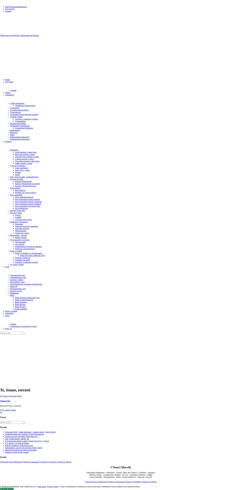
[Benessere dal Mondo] (19, 35)
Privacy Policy (53, 487)
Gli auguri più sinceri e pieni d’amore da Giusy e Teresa (27, 441)
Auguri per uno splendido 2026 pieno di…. (22, 436)
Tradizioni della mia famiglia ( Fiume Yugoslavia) (24, 434)
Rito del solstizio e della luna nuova (19, 445)
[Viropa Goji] (5, 396)
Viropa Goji (5, 401)
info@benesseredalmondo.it (16, 7)
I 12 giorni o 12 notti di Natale (17, 443)
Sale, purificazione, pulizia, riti (17, 439)
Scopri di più (16, 396)
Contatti (8, 11)
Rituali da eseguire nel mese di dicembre (21, 450)
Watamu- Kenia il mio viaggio (17, 452)
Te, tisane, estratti (9, 410)
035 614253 (9, 9)
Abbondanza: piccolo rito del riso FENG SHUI (23, 448)
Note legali (41, 487)
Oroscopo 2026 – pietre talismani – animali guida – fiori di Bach (30, 432)
